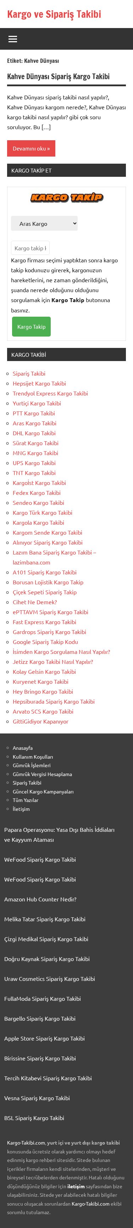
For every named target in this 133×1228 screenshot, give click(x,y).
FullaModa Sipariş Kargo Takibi (42, 998)
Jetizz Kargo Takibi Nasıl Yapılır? (53, 661)
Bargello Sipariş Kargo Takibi (40, 1018)
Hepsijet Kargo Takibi (39, 383)
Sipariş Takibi (29, 373)
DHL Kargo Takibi (34, 432)
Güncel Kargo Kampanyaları (43, 791)
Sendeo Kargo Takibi (38, 502)
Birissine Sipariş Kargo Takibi (40, 1057)
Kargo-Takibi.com (26, 1142)
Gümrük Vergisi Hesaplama (42, 774)
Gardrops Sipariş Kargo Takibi (49, 631)
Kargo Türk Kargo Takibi (42, 512)
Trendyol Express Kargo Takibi (50, 393)
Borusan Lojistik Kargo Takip (48, 581)
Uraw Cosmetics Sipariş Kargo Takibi (49, 978)
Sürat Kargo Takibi (36, 442)
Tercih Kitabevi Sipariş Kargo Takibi (48, 1077)
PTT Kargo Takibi (34, 412)
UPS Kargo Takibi (34, 462)
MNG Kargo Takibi (35, 452)
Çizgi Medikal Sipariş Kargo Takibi (46, 938)
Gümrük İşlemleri (32, 765)
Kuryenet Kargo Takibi (40, 681)
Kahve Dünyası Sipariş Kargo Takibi (58, 76)
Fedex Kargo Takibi (37, 492)
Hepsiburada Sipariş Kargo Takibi (54, 701)
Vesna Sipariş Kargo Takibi (37, 1097)
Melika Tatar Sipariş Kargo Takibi (44, 918)
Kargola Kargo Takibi (38, 522)
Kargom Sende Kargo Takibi (47, 532)
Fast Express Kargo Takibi (44, 621)
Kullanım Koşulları (33, 756)
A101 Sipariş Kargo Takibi (45, 571)
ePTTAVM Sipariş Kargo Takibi (50, 611)
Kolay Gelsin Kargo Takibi (44, 671)
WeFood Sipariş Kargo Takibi (40, 859)
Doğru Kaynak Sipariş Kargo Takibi (47, 958)
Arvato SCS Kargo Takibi (43, 711)
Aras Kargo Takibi (34, 422)
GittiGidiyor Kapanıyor (40, 721)
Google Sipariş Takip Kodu (45, 641)
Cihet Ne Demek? (35, 601)
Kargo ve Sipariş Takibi (54, 14)
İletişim (21, 809)
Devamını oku (29, 148)
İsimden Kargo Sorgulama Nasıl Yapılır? (61, 651)
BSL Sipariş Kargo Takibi (34, 1117)
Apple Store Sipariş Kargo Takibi (44, 1038)
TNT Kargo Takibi (34, 472)
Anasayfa (23, 747)
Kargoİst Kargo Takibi (39, 482)
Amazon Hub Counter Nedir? (40, 898)
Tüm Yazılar (25, 800)
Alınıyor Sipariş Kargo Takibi (48, 542)
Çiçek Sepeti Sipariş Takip (45, 591)
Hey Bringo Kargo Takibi (43, 691)
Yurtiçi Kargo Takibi (37, 402)
